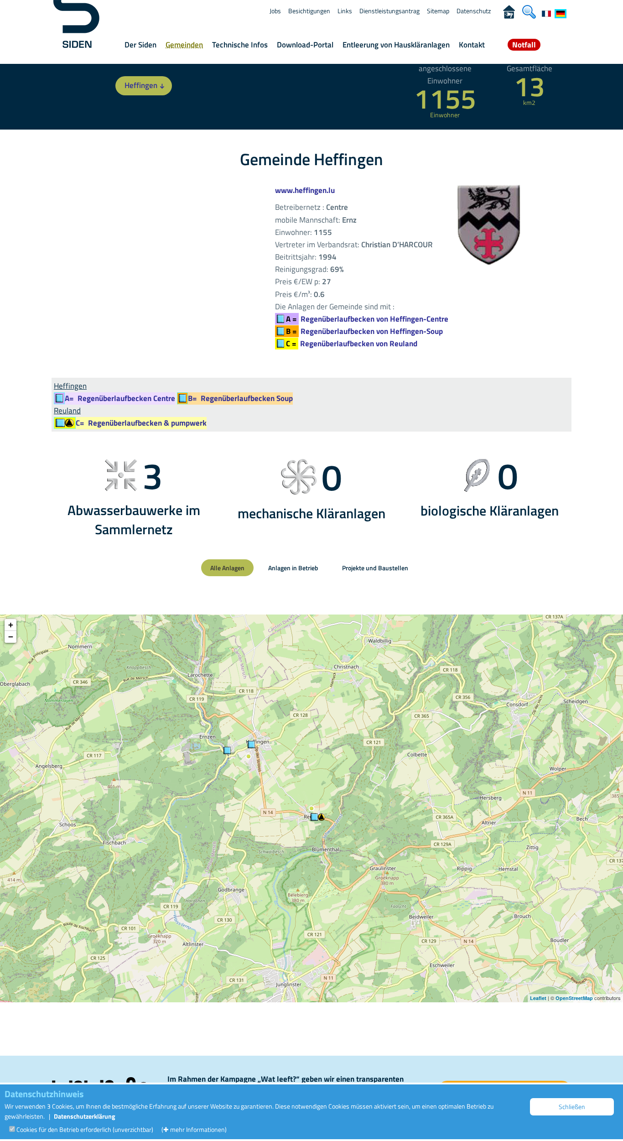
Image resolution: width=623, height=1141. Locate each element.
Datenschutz (474, 11)
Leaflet (538, 998)
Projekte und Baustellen (375, 568)
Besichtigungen (309, 11)
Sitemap (438, 11)
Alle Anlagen (227, 568)
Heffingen (141, 85)
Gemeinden (184, 45)
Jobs (275, 11)
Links (344, 11)
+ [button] (10, 625)
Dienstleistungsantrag (389, 11)
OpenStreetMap (574, 998)
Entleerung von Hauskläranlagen (396, 45)
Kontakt (472, 45)
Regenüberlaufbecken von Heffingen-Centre (367, 319)
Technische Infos (240, 45)
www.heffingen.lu (305, 190)
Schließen (572, 1106)
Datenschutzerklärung (84, 1116)
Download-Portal (305, 45)
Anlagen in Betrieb (293, 568)
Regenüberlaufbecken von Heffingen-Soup (364, 331)
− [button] (10, 636)
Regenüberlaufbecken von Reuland (351, 343)
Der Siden (140, 45)
